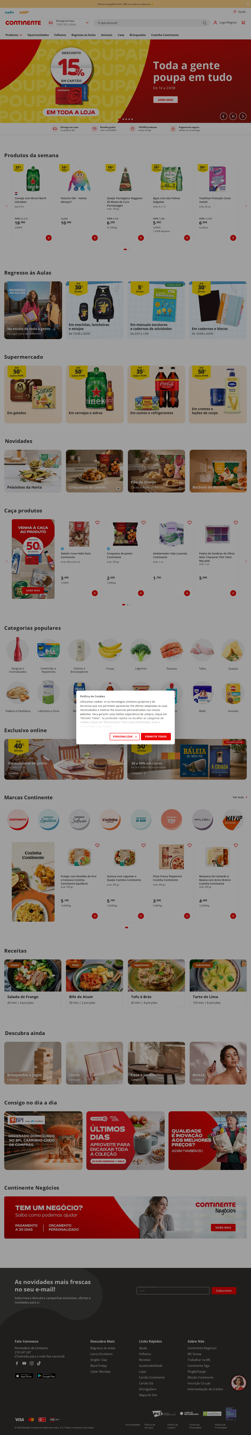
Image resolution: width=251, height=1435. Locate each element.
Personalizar (122, 736)
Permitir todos (156, 736)
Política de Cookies (100, 726)
